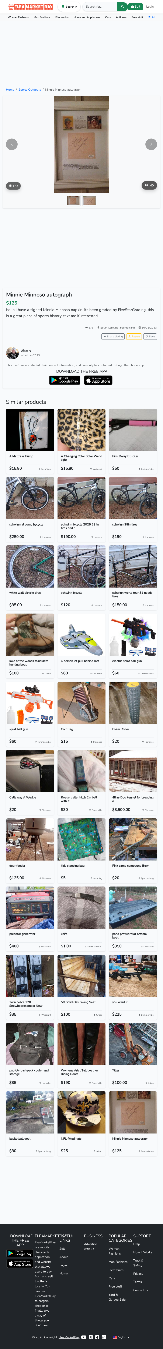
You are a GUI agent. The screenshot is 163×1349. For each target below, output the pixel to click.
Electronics (62, 17)
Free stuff (137, 17)
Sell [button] (137, 6)
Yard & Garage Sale (117, 1297)
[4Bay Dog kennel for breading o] (133, 771)
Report (136, 336)
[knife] (82, 908)
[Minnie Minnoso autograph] (133, 1112)
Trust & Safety (138, 1262)
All (153, 17)
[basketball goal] (30, 1112)
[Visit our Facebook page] (97, 1337)
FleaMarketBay (69, 1337)
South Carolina (109, 327)
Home (10, 89)
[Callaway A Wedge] (30, 771)
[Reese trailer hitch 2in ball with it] (82, 771)
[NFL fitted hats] (82, 1112)
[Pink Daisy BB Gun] (133, 430)
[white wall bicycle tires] (30, 566)
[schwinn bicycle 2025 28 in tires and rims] (82, 498)
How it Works (142, 1252)
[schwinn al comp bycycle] (30, 498)
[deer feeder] (30, 839)
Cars (108, 17)
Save (152, 336)
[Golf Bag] (82, 703)
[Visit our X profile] (91, 1337)
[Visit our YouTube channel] (83, 1337)
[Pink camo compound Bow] (133, 839)
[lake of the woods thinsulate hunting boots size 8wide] (30, 635)
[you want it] (133, 976)
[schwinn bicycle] (82, 566)
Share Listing (115, 336)
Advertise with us (90, 1246)
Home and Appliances (87, 17)
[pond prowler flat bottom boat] (133, 908)
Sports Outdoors (29, 89)
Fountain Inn (127, 327)
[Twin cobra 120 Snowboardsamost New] (30, 976)
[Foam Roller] (133, 703)
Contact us (140, 1290)
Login (150, 6)
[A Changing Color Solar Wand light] (82, 430)
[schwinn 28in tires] (133, 498)
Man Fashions (42, 17)
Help (136, 1244)
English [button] (122, 1337)
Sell (62, 1249)
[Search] (122, 6)
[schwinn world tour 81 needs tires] (133, 566)
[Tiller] (133, 1044)
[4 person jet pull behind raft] (82, 635)
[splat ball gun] (30, 703)
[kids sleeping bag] (82, 839)
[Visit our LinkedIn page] (104, 1337)
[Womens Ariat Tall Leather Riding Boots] (82, 1044)
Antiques (121, 17)
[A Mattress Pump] (30, 430)
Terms (137, 1282)
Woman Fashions (18, 17)
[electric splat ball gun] (133, 635)
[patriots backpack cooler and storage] (30, 1044)
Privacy (138, 1273)
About (63, 1257)
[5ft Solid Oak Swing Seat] (82, 976)
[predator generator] (30, 908)
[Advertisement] (81, 54)
